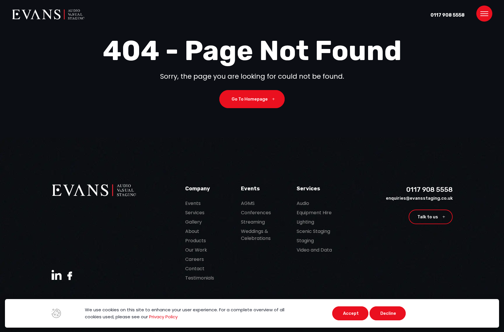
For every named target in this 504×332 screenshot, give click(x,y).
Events (193, 203)
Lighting (305, 222)
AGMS (248, 203)
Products (195, 240)
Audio (303, 203)
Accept (351, 313)
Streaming (253, 222)
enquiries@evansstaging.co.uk (419, 198)
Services (194, 212)
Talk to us (431, 216)
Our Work (196, 250)
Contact (194, 268)
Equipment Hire (314, 212)
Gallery (193, 222)
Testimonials (199, 278)
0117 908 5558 (447, 15)
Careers (194, 259)
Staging (305, 240)
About (192, 231)
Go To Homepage (253, 99)
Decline (388, 313)
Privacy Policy (163, 317)
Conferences (256, 212)
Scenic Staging (313, 231)
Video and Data (314, 250)
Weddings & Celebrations (256, 235)
